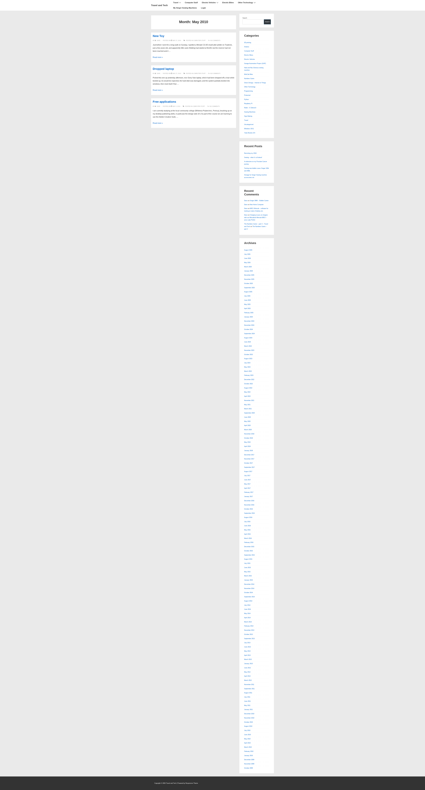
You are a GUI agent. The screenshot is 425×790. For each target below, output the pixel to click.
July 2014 (247, 605)
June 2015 (247, 567)
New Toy (158, 36)
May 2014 (247, 613)
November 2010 (249, 718)
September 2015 (249, 555)
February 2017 (248, 492)
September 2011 (249, 689)
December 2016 (249, 501)
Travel (175, 3)
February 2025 (248, 312)
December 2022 (249, 379)
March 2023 (248, 371)
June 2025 (247, 300)
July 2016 (247, 521)
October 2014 (248, 592)
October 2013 (248, 634)
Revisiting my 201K (250, 153)
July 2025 (247, 296)
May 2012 (247, 672)
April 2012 (247, 676)
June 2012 (247, 668)
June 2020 (247, 417)
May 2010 (247, 739)
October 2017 (248, 463)
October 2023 (248, 354)
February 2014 (248, 626)
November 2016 (249, 505)
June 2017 (247, 480)
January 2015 (248, 580)
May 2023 (247, 367)
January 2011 (248, 709)
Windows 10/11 (249, 128)
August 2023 (248, 358)
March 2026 (248, 267)
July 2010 (247, 730)
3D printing (247, 42)
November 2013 (249, 630)
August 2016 (248, 517)
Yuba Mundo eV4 (249, 133)
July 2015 (247, 563)
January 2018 (248, 450)
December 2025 (249, 275)
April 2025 (247, 308)
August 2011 (248, 693)
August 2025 (248, 292)
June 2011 (247, 701)
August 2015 (248, 559)
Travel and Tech (159, 5)
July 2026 (247, 254)
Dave (245, 200)
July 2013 (247, 642)
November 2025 (249, 279)
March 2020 (248, 429)
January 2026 (248, 271)
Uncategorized (248, 124)
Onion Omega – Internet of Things (255, 83)
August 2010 (248, 726)
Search (244, 18)
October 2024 (248, 329)
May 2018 (247, 442)
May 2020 (247, 421)
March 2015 (248, 576)
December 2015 (249, 546)
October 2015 (248, 551)
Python (246, 99)
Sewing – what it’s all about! (253, 157)
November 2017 (249, 459)
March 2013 (248, 659)
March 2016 (248, 538)
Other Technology (245, 3)
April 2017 (247, 488)
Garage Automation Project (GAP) (255, 63)
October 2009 (248, 768)
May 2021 (247, 404)
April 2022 (247, 396)
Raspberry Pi (248, 103)
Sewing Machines (249, 112)
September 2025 (249, 287)
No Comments (215, 40)
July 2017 (247, 475)
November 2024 (249, 325)
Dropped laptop (163, 68)
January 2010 (248, 755)
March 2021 (248, 409)
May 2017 (247, 484)
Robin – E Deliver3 (250, 108)
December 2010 (249, 714)
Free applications (164, 101)
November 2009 (249, 764)
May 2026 (247, 262)
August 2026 (248, 250)
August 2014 (248, 601)
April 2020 (247, 425)
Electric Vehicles (209, 3)
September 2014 (249, 597)
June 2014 (247, 609)
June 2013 (247, 647)
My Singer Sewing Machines (185, 8)
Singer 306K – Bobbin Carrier (259, 200)
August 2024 (248, 338)
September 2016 (249, 513)
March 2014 (248, 622)
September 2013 (249, 638)
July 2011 (247, 697)
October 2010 (248, 722)
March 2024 (248, 346)
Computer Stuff (191, 3)
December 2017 (249, 455)
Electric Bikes (228, 3)
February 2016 (248, 542)
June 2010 (247, 734)
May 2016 (247, 530)
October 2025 (248, 283)
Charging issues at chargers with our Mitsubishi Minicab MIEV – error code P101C (256, 217)
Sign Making (248, 116)
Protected (247, 95)
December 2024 (249, 321)
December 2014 (249, 584)
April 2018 (247, 446)
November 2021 (249, 400)
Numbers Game (249, 78)
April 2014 (247, 617)
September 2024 (249, 333)
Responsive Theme (191, 783)
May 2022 (247, 392)
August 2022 (248, 388)
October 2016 (248, 509)
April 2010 (247, 743)
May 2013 (247, 651)
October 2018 (248, 438)
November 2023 (249, 350)
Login (203, 8)
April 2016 (247, 534)
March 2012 (248, 680)
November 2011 (249, 684)
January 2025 (248, 317)
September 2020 (249, 413)
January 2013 (248, 663)
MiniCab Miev (248, 74)
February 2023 (248, 375)
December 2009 (249, 759)
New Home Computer (257, 204)
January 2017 (248, 496)
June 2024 (247, 342)
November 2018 (249, 434)
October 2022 (248, 384)
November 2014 (249, 588)
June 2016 (247, 526)
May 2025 (247, 304)
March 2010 (248, 747)
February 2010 (248, 751)
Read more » (158, 57)
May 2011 (247, 705)
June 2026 (247, 258)
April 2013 (247, 655)
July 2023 (247, 363)
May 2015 (247, 572)
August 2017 (248, 471)
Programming (248, 91)
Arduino (246, 47)
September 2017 (249, 467)
